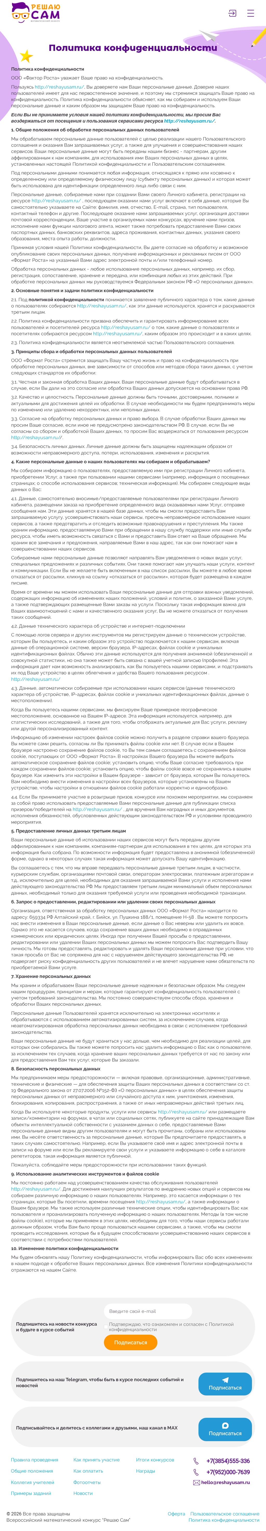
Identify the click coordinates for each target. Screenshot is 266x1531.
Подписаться (130, 1342)
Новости (83, 1493)
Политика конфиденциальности (224, 1520)
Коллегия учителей (32, 1482)
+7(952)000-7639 (228, 1472)
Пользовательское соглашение (225, 1513)
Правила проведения (34, 1459)
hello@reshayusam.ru (225, 1482)
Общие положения (32, 1471)
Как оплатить (88, 1471)
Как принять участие (97, 1459)
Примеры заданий (31, 1493)
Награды (145, 1471)
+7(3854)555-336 (228, 1461)
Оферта (176, 1513)
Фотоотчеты (87, 1482)
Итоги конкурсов (155, 1459)
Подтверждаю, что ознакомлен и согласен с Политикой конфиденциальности (171, 1327)
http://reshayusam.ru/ (59, 87)
